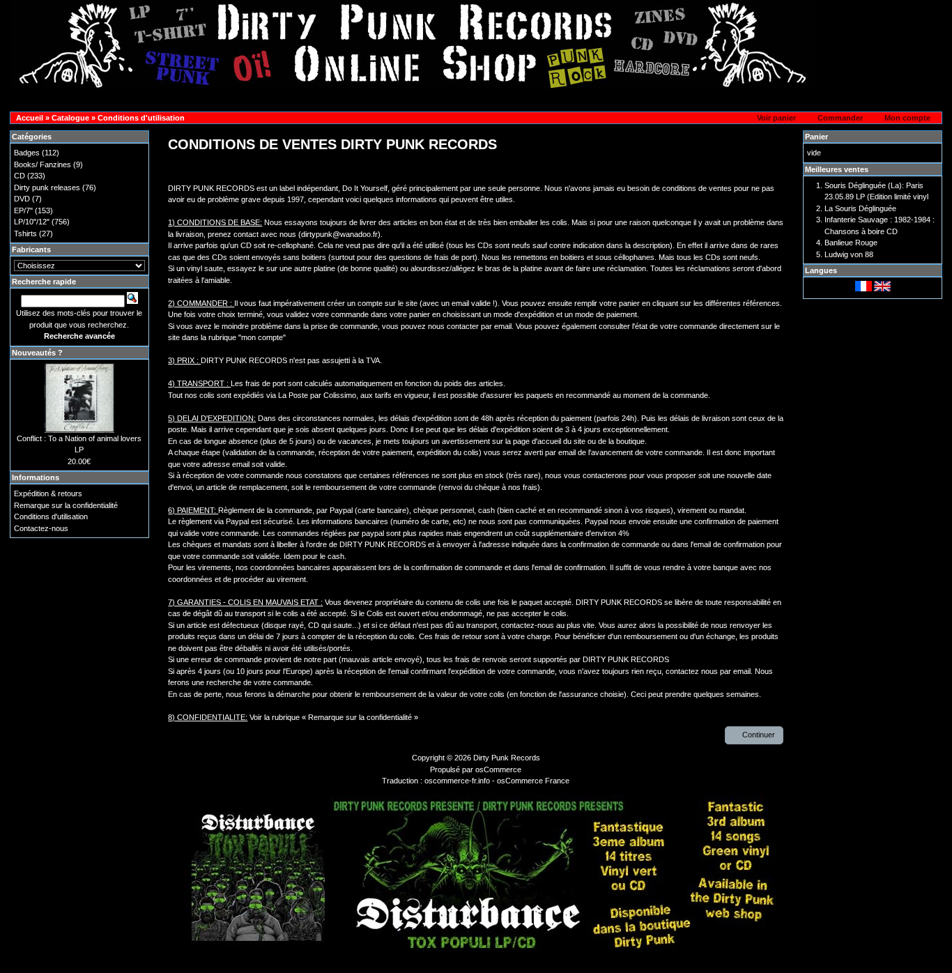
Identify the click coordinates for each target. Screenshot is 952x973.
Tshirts (25, 233)
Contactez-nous (41, 528)
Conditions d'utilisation (141, 118)
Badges (27, 152)
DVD (22, 198)
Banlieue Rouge (850, 242)
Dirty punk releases (47, 187)
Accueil (29, 118)
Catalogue (70, 118)
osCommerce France (533, 780)
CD (19, 175)
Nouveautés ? (37, 352)
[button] (772, 118)
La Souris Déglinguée (860, 208)
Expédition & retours (48, 493)
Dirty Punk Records (506, 757)
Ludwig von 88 (848, 254)
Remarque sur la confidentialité (66, 505)
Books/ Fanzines (42, 164)
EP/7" (23, 210)
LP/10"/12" (31, 221)
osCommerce (498, 769)
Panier (816, 136)
